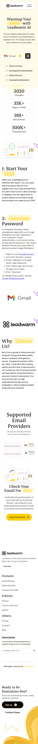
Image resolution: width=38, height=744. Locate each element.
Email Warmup (8, 581)
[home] (16, 5)
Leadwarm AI (28, 666)
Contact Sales (12, 712)
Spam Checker (8, 585)
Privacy (5, 601)
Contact (6, 625)
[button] (29, 5)
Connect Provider (10, 590)
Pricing (5, 621)
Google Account (26, 254)
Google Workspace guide (13, 278)
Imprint (5, 610)
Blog (4, 630)
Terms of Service (10, 605)
